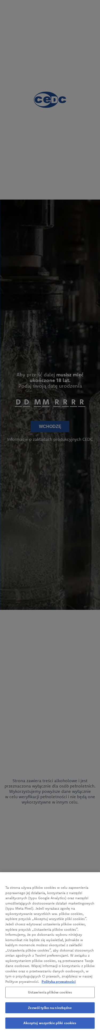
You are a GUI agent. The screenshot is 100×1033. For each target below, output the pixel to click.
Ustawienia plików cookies (50, 992)
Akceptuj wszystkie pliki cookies (49, 1023)
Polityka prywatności (59, 981)
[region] (50, 952)
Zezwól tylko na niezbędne (50, 1007)
